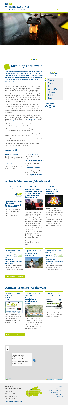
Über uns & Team (53, 89)
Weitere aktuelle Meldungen (15, 276)
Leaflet (48, 379)
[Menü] (61, 9)
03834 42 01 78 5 (35, 154)
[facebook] (46, 106)
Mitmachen (51, 92)
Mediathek (16, 121)
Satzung (50, 98)
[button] (31, 59)
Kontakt (60, 386)
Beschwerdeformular (57, 392)
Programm (51, 83)
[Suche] (58, 9)
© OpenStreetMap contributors (57, 379)
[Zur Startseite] (17, 7)
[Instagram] (50, 106)
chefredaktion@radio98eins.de (35, 160)
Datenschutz (59, 394)
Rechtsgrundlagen (58, 388)
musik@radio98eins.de (32, 167)
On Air (50, 86)
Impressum (60, 396)
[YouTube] (54, 106)
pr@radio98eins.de (36, 175)
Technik (50, 95)
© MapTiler (51, 379)
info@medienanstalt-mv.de (13, 401)
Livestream (32, 119)
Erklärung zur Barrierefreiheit (55, 390)
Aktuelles (51, 80)
